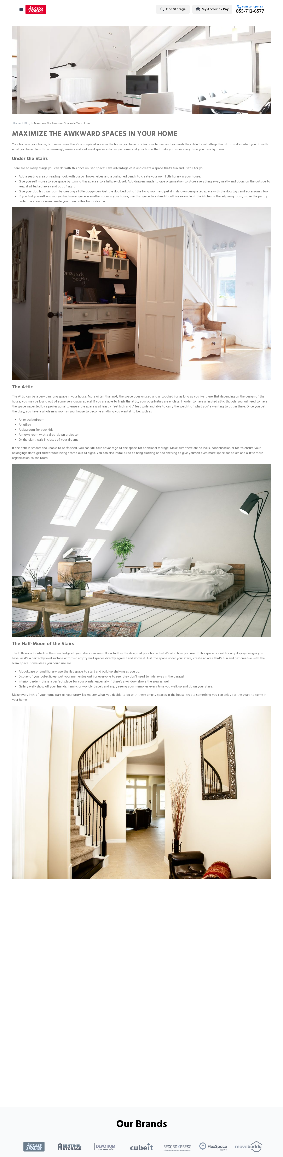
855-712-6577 (250, 11)
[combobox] (159, 9)
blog (27, 123)
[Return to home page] (35, 9)
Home (17, 123)
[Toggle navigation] (21, 9)
